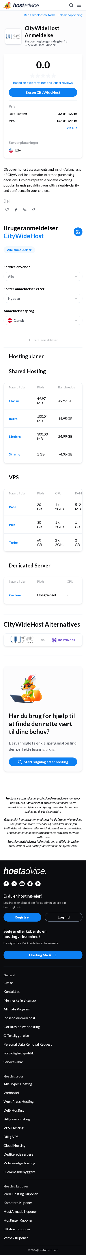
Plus (12, 525)
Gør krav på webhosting (22, 1026)
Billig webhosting (17, 1119)
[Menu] (78, 5)
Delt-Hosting (14, 1110)
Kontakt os (12, 991)
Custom (15, 595)
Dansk (19, 320)
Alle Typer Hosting (18, 1084)
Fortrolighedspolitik (19, 1053)
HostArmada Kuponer (20, 1211)
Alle (11, 276)
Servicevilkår (13, 1062)
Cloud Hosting (15, 1145)
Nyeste (14, 298)
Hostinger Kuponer (18, 1220)
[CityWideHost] (13, 36)
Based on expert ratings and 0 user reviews (43, 82)
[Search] (71, 5)
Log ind (64, 917)
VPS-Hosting (14, 1128)
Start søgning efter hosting (46, 762)
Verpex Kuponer (16, 1238)
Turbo (13, 542)
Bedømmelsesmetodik (39, 15)
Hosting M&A (40, 955)
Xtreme (14, 454)
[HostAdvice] (22, 5)
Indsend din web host (19, 1018)
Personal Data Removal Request (28, 1044)
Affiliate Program (17, 1009)
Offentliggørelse (16, 1035)
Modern (15, 436)
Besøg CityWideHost (43, 92)
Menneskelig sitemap (20, 1000)
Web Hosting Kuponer (21, 1194)
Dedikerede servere (18, 1154)
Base (12, 507)
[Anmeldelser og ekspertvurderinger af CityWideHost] (7, 209)
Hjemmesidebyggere (20, 1172)
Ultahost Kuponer (17, 1229)
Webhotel (11, 1092)
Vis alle (72, 128)
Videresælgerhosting (19, 1163)
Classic (14, 401)
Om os (8, 983)
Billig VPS (11, 1136)
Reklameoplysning (70, 15)
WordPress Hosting (19, 1101)
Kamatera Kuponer (18, 1202)
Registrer (22, 917)
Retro (13, 419)
